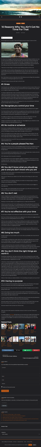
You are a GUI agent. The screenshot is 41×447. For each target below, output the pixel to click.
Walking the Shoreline (20, 7)
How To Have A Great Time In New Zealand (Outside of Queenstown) (27, 331)
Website (3, 383)
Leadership (18, 23)
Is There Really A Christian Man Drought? (33, 343)
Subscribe (4, 405)
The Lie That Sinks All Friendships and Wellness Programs (14, 415)
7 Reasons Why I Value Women (27, 343)
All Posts (12, 314)
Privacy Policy (29, 441)
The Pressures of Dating (9, 330)
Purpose (23, 23)
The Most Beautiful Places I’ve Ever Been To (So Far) (21, 344)
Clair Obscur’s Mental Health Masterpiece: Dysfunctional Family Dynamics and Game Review (20, 418)
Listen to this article (7, 37)
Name (3, 376)
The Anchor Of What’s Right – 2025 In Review (11, 414)
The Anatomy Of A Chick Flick (15, 343)
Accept (30, 444)
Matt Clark (17, 32)
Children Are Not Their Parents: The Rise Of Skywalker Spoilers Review (21, 332)
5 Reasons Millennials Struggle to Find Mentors (33, 331)
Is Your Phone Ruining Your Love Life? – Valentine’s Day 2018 (3, 344)
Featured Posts (20, 441)
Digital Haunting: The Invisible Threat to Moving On (13, 417)
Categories (3, 432)
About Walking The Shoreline (7, 441)
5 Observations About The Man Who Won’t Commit (15, 331)
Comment (4, 367)
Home (25, 441)
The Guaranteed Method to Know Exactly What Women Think (15, 420)
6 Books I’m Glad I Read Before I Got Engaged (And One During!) (9, 344)
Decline (34, 444)
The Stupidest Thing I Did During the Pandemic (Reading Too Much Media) (3, 332)
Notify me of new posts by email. (9, 387)
